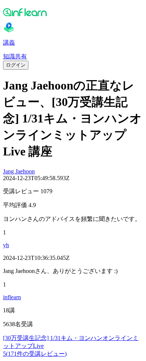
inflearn (12, 297)
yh (6, 245)
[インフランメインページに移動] (73, 12)
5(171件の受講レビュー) (35, 354)
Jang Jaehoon (19, 171)
